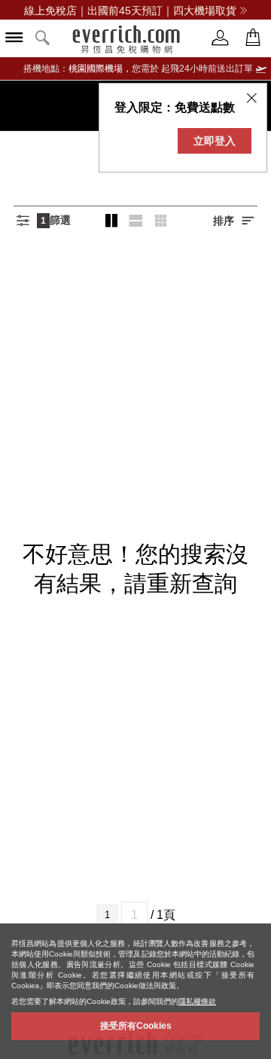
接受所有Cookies (136, 1026)
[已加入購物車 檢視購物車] (253, 38)
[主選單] (14, 38)
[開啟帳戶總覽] (220, 38)
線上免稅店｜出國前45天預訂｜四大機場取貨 (130, 11)
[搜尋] (43, 38)
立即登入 (214, 141)
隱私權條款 (197, 1001)
